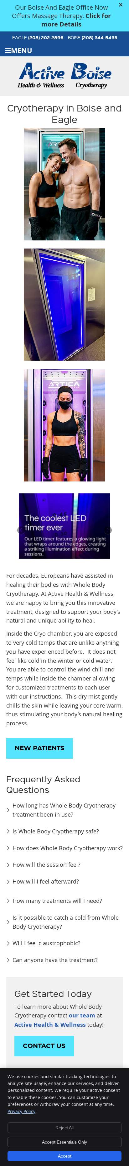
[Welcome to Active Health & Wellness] (41, 85)
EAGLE (38, 37)
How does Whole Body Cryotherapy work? (68, 848)
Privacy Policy (21, 1111)
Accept (64, 1156)
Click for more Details (76, 20)
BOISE (92, 37)
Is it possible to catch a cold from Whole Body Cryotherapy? (66, 922)
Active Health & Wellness (50, 1025)
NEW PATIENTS (39, 748)
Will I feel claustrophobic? (46, 943)
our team (82, 1015)
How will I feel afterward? (46, 881)
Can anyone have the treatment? (55, 960)
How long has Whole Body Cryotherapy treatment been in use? (64, 810)
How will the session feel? (47, 864)
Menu (21, 50)
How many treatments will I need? (57, 900)
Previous (21, 530)
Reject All (64, 1127)
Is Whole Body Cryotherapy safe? (56, 831)
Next (107, 530)
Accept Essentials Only (64, 1142)
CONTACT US (44, 1046)
